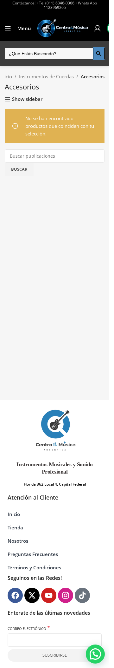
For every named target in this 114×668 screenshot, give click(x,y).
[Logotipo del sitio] (62, 28)
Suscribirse (54, 655)
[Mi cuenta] (97, 28)
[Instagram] (65, 595)
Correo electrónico (29, 628)
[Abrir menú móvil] (8, 28)
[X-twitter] (32, 595)
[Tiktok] (82, 595)
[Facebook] (15, 595)
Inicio (6, 76)
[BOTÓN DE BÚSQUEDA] (98, 53)
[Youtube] (48, 595)
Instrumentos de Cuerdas (46, 76)
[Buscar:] (49, 53)
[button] (95, 654)
